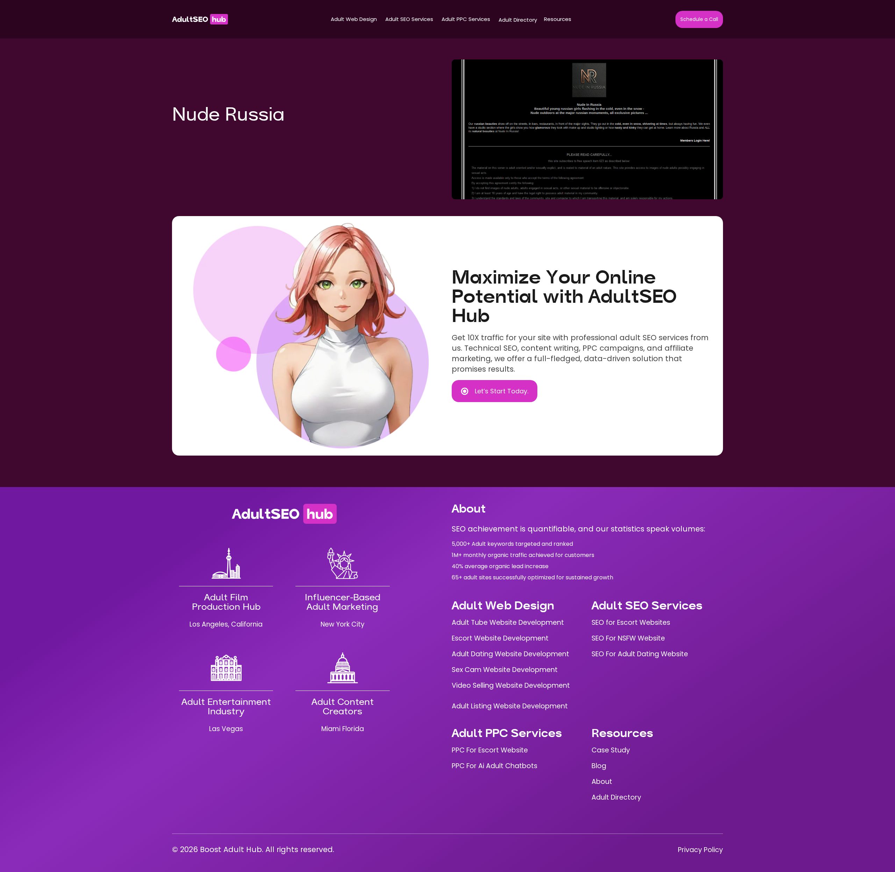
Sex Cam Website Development (505, 669)
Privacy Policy (700, 850)
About (602, 781)
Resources (557, 19)
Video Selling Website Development (511, 685)
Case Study (611, 750)
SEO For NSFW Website (628, 638)
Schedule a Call (699, 19)
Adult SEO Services (409, 19)
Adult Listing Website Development (510, 706)
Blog (599, 766)
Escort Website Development (500, 638)
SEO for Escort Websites (631, 622)
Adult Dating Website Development (510, 654)
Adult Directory (518, 19)
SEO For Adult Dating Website (640, 654)
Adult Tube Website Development (508, 622)
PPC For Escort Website (490, 750)
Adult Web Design (354, 19)
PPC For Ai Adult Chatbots (494, 766)
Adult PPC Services (466, 19)
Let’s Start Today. (501, 391)
